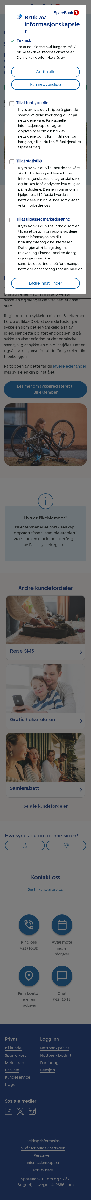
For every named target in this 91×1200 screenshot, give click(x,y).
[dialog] (45, 149)
